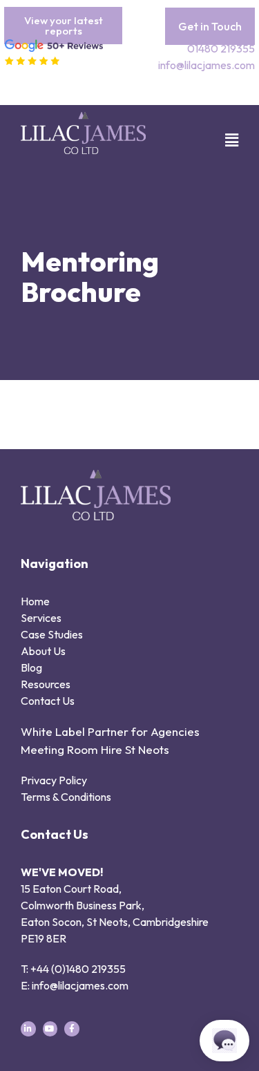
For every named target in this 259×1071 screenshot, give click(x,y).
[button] (223, 140)
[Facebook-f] (71, 1028)
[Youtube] (50, 1028)
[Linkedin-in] (28, 1028)
